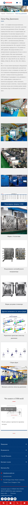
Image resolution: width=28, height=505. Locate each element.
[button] (12, 433)
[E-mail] (10, 503)
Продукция (4, 444)
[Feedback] (24, 503)
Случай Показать (6, 456)
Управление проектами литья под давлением (14, 337)
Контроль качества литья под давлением (14, 387)
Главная (3, 13)
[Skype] (3, 503)
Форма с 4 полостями (14, 236)
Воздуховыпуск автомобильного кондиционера (14, 270)
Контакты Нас (5, 468)
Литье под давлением (21, 13)
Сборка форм (14, 362)
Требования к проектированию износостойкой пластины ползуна (12, 423)
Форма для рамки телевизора (14, 304)
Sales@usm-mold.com (8, 473)
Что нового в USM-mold (13, 399)
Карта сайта (4, 493)
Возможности (10, 13)
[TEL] (17, 503)
